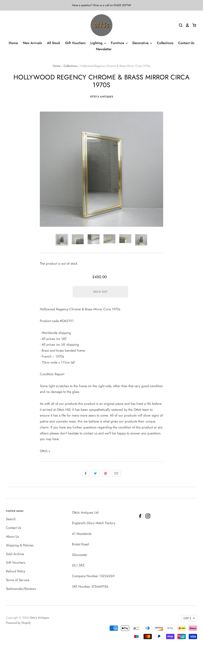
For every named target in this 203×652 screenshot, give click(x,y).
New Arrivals (32, 43)
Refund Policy (15, 571)
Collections (165, 43)
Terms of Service (17, 580)
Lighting (96, 43)
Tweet (95, 473)
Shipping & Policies (20, 545)
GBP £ (187, 618)
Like (85, 473)
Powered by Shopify (18, 623)
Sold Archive (15, 554)
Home (13, 43)
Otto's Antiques (101, 96)
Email (116, 473)
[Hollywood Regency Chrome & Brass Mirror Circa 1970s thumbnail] (62, 239)
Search (11, 519)
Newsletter (104, 49)
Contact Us (186, 43)
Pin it (106, 473)
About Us (12, 536)
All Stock (53, 43)
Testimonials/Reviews (21, 588)
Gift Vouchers (75, 43)
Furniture (118, 43)
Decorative (140, 43)
